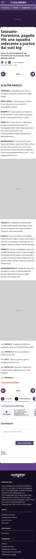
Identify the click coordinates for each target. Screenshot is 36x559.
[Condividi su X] (9, 62)
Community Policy (8, 546)
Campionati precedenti (9, 517)
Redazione (5, 533)
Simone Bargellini (19, 62)
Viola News (6, 8)
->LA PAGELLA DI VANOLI (10, 382)
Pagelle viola (26, 8)
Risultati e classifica (8, 515)
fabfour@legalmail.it (18, 502)
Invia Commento (24, 443)
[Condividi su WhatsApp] (2, 62)
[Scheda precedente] (3, 74)
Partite (16, 8)
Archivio (4, 544)
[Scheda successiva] (32, 74)
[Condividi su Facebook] (5, 62)
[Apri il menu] (3, 2)
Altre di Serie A (7, 520)
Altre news (5, 523)
